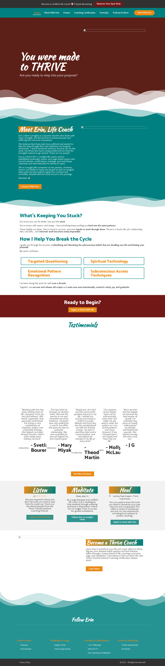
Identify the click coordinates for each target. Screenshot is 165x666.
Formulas (104, 13)
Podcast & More (121, 13)
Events (66, 13)
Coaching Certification (84, 13)
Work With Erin (51, 13)
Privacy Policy (25, 662)
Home (37, 13)
